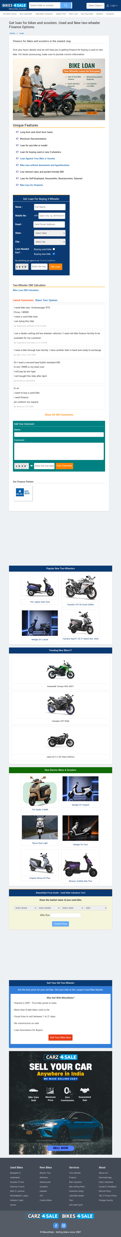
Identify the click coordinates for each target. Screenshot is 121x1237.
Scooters (44, 1186)
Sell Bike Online (10, 13)
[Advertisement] (60, 540)
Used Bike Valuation (44, 13)
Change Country (106, 1200)
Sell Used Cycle (76, 1204)
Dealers (99, 13)
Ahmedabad (15, 1195)
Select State (95, 5)
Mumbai (13, 1182)
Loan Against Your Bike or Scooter (37, 158)
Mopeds (43, 1191)
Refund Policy (105, 1191)
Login (112, 5)
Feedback (112, 1186)
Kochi (21, 1186)
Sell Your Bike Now (60, 1037)
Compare (110, 13)
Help (101, 1182)
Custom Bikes (46, 1200)
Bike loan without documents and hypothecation (44, 165)
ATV (41, 1195)
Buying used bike (43, 249)
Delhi (12, 1191)
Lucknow (21, 1191)
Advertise (109, 1182)
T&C (100, 1195)
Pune (21, 1182)
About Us (103, 1173)
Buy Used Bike (26, 13)
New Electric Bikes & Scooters (60, 770)
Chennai (13, 1186)
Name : (19, 207)
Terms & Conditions (47, 260)
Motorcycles (45, 1182)
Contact (102, 1186)
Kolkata (13, 1200)
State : (18, 233)
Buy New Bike (87, 13)
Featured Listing (76, 1191)
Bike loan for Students (31, 185)
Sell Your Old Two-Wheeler (60, 983)
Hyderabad (15, 1177)
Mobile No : (21, 215)
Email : (18, 224)
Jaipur (25, 1195)
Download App (105, 1177)
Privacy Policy (110, 1195)
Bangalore (14, 1173)
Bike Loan (73, 13)
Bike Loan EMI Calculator (26, 290)
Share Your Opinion (46, 300)
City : (17, 241)
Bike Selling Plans (77, 1186)
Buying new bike (42, 254)
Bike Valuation (75, 1182)
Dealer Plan (61, 13)
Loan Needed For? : (22, 250)
